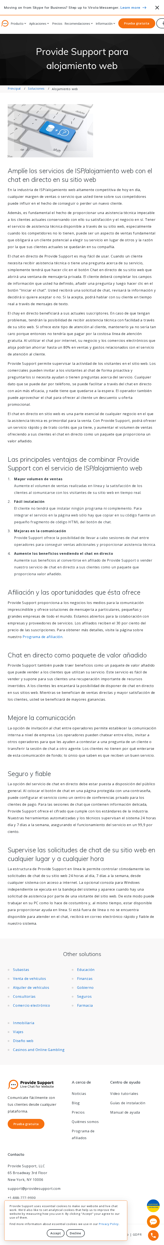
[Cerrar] (157, 7)
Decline (75, 1233)
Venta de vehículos (29, 978)
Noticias (79, 1093)
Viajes (18, 1031)
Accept (55, 1233)
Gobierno (85, 987)
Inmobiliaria (23, 1023)
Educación (86, 969)
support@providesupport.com (34, 1188)
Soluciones (36, 88)
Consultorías (24, 996)
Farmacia (85, 1005)
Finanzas (84, 978)
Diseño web (23, 1040)
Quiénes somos (85, 1121)
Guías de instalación (127, 1103)
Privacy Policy (109, 1224)
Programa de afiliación (43, 636)
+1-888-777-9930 (22, 1197)
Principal (14, 88)
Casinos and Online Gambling (39, 1049)
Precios (57, 24)
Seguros (84, 996)
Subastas (21, 969)
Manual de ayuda (125, 1112)
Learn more (130, 7)
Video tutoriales (124, 1093)
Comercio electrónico (31, 1005)
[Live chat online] (153, 1221)
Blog (76, 1103)
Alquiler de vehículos (31, 987)
